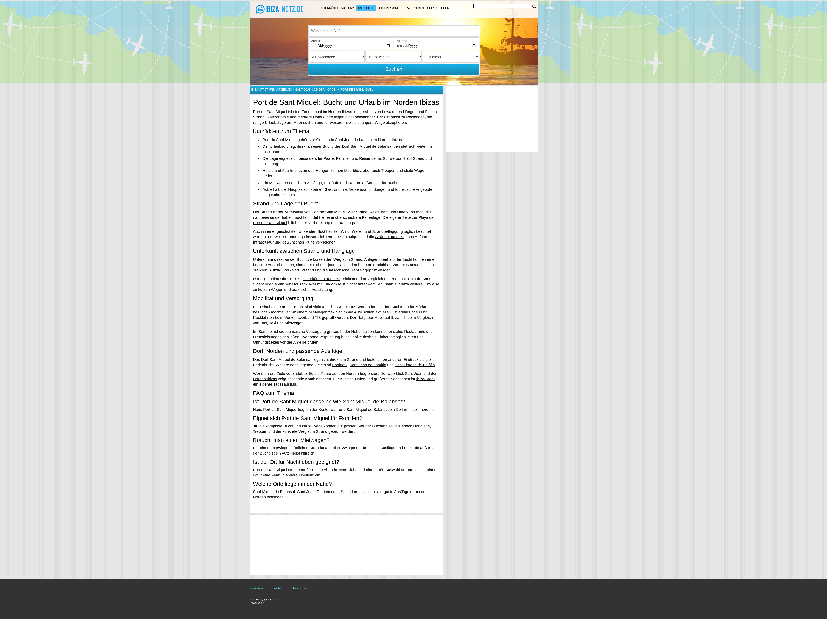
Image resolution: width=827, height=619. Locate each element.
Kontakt (278, 588)
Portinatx (339, 365)
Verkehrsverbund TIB (302, 317)
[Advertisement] (346, 545)
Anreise (316, 40)
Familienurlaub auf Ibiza (388, 284)
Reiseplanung (388, 8)
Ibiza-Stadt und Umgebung (271, 89)
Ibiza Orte (366, 8)
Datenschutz (300, 588)
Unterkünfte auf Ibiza (337, 8)
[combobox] (394, 31)
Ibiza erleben (413, 8)
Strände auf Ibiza (389, 237)
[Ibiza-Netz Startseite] (279, 8)
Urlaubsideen (438, 8)
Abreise (402, 40)
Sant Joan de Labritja (368, 365)
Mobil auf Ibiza (386, 317)
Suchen (393, 69)
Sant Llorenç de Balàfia (415, 365)
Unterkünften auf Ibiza (321, 279)
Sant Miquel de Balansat (290, 359)
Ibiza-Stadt (425, 379)
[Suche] (534, 6)
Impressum (256, 588)
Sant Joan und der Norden (316, 89)
